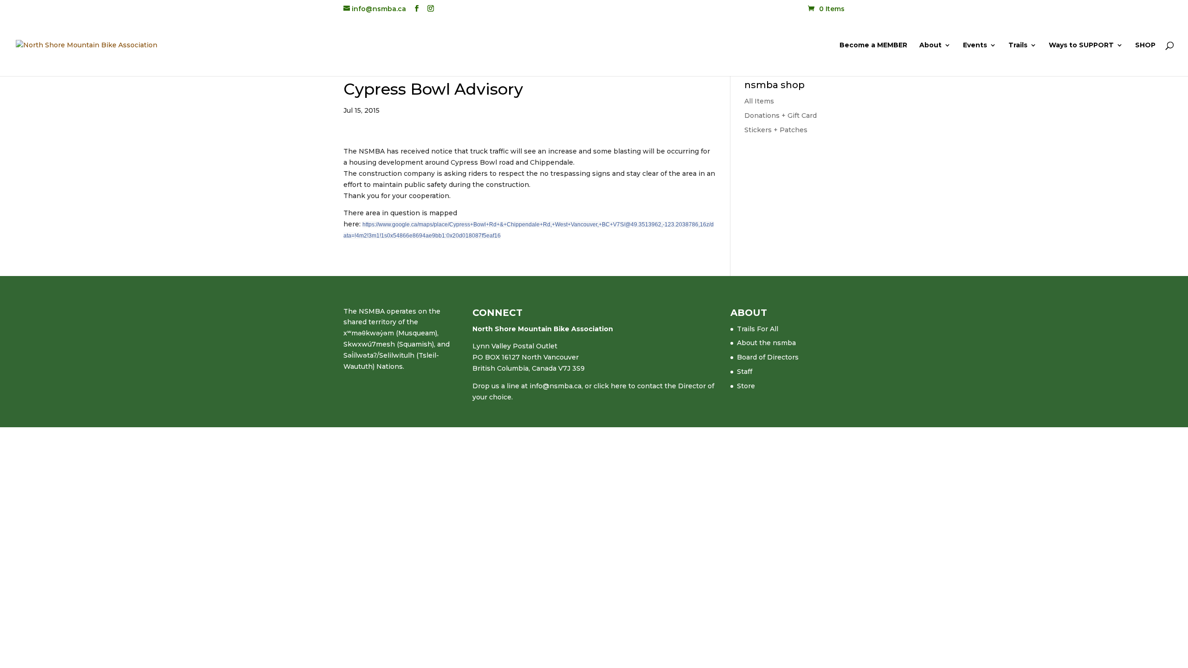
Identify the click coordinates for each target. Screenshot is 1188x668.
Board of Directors (768, 357)
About (930, 45)
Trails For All (757, 329)
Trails (1017, 45)
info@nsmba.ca (555, 386)
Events (975, 45)
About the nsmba (766, 343)
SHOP (1145, 45)
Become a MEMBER (873, 45)
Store (746, 386)
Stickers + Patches (775, 130)
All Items (759, 101)
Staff (744, 371)
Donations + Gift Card (780, 115)
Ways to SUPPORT (1081, 45)
